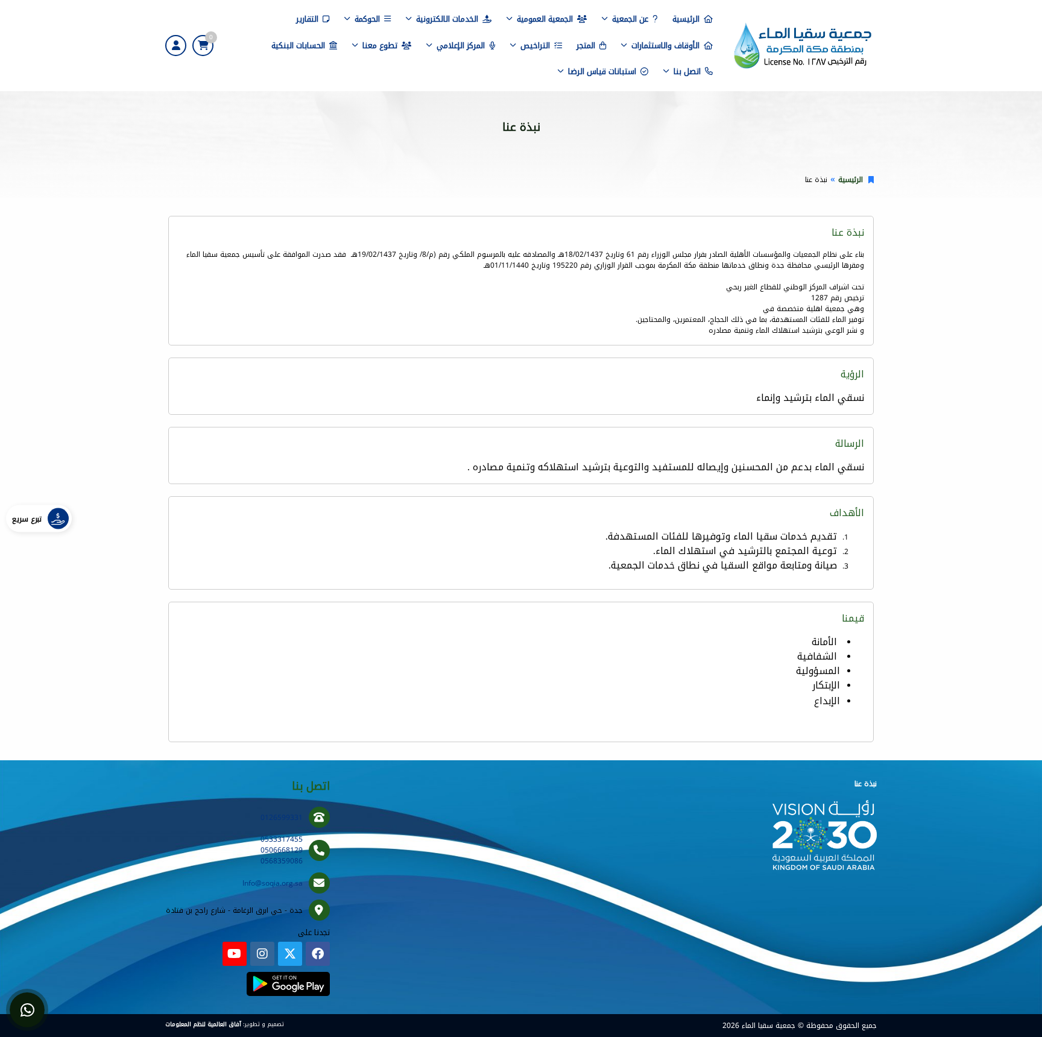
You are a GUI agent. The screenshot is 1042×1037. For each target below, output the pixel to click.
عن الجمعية (630, 19)
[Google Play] (288, 984)
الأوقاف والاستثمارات (665, 45)
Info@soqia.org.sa (272, 883)
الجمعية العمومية (545, 19)
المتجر (585, 45)
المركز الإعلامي (461, 45)
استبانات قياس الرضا (602, 71)
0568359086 (281, 861)
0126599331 (281, 817)
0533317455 (281, 839)
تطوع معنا (379, 45)
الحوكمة (367, 19)
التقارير (307, 19)
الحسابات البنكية (298, 45)
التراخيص (535, 45)
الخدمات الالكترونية (447, 19)
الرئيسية (685, 19)
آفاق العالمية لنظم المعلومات (203, 1024)
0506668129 (281, 850)
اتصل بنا (687, 71)
